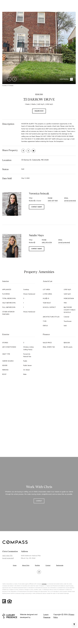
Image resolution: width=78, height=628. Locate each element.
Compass (44, 584)
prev (9, 79)
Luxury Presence (46, 615)
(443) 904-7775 (7, 556)
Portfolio (37, 565)
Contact (48, 565)
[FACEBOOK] (39, 572)
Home (14, 565)
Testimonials (59, 565)
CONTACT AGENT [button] (36, 207)
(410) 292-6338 (47, 242)
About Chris (25, 565)
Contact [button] (39, 501)
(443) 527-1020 (53, 201)
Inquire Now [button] (39, 111)
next (14, 79)
